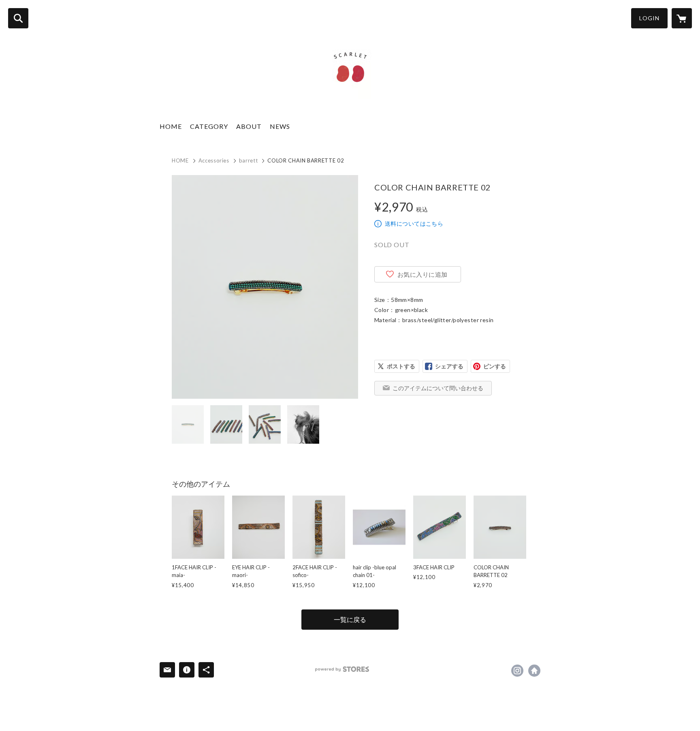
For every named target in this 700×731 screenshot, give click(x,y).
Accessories (213, 160)
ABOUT (249, 126)
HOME (171, 126)
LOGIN (649, 18)
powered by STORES (342, 669)
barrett (248, 160)
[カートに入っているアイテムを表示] (682, 18)
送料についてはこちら (414, 223)
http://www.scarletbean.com (534, 671)
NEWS (280, 126)
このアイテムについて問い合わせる (438, 388)
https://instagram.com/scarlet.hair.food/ (517, 671)
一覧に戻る (350, 619)
